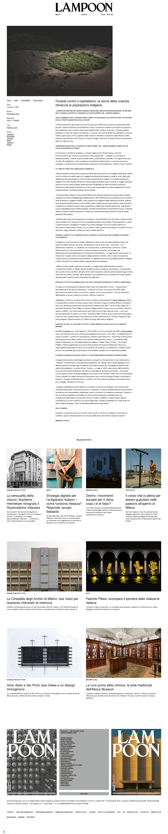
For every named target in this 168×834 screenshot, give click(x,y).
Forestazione (38, 100)
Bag (109, 14)
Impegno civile (12, 128)
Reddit (9, 145)
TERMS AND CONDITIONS (64, 812)
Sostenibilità (25, 100)
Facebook (10, 134)
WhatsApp (11, 137)
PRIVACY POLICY (81, 812)
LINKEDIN (21, 817)
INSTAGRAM (11, 817)
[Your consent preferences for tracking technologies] (4, 832)
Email (9, 141)
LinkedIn (10, 139)
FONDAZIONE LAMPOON (44, 812)
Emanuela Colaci (13, 114)
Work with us (132, 812)
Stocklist (144, 812)
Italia (16, 100)
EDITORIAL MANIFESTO (24, 812)
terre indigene (118, 300)
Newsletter (156, 812)
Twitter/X (10, 143)
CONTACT (10, 812)
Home (9, 100)
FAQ (118, 812)
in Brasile (66, 331)
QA (124, 812)
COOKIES (92, 812)
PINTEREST (31, 817)
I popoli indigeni (126, 331)
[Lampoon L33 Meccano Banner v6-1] (84, 762)
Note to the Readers (106, 812)
